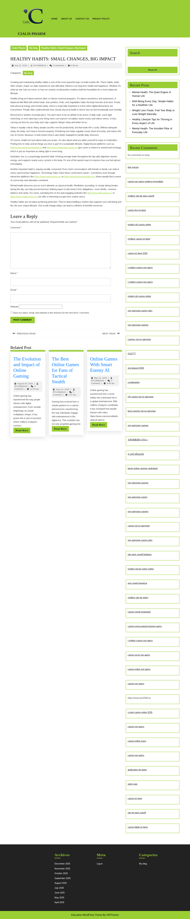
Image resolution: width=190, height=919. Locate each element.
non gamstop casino (137, 497)
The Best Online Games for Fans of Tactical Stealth (65, 370)
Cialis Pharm (32, 34)
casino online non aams (139, 669)
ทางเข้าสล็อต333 (136, 454)
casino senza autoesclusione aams (145, 626)
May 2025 (59, 897)
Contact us (82, 19)
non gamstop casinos (138, 325)
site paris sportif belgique (140, 554)
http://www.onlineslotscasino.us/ (62, 147)
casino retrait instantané (139, 612)
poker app (132, 784)
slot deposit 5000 (136, 368)
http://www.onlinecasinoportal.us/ (26, 147)
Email (13, 290)
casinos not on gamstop (139, 339)
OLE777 (132, 353)
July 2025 (59, 888)
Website (14, 306)
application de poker (137, 769)
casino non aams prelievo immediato (145, 181)
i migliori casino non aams (140, 267)
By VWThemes (111, 915)
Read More (23, 431)
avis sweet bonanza (137, 583)
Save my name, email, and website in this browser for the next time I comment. (51, 312)
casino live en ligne (137, 210)
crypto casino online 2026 (140, 712)
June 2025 (59, 892)
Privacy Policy (101, 19)
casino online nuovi (137, 741)
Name (14, 273)
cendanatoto (134, 382)
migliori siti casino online (139, 224)
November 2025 (62, 868)
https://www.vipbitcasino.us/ (23, 196)
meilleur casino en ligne (139, 239)
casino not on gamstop (139, 525)
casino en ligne (135, 798)
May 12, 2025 (100, 378)
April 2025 (59, 902)
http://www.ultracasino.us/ (99, 193)
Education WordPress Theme (86, 915)
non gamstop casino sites (140, 310)
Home (54, 19)
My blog (33, 48)
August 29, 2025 (25, 384)
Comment (16, 227)
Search (135, 53)
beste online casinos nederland (142, 468)
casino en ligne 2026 (137, 253)
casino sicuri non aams (139, 655)
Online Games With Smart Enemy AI (103, 364)
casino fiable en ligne (138, 827)
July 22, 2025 (20, 66)
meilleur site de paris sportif (141, 196)
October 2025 (61, 873)
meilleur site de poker (138, 597)
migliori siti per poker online (141, 569)
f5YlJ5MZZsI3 (39, 66)
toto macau (133, 167)
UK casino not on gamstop (140, 396)
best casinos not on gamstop (142, 411)
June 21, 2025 (62, 389)
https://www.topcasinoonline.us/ (79, 176)
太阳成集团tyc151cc (138, 439)
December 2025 (62, 863)
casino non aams (136, 683)
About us (66, 19)
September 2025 (62, 878)
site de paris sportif (137, 812)
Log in (100, 863)
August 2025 (60, 883)
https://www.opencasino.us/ (47, 176)
